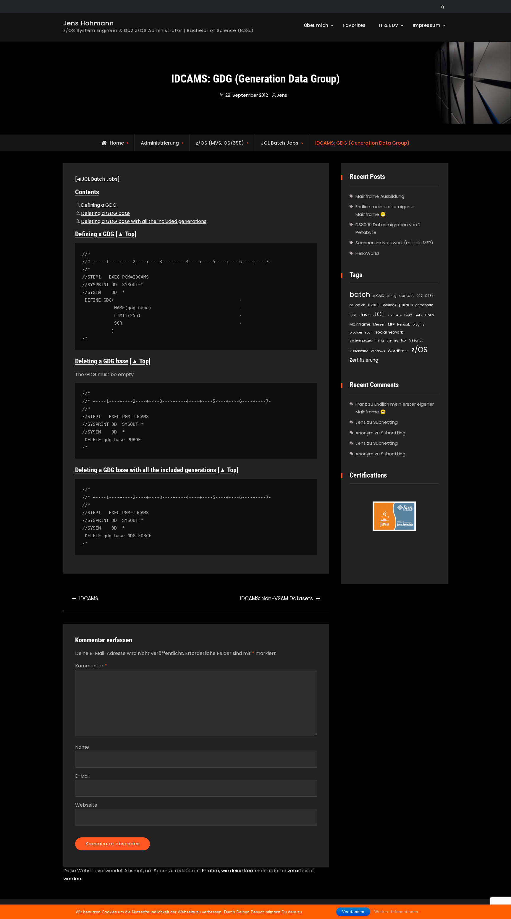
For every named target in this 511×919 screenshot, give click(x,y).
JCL (379, 314)
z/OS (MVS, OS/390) (220, 143)
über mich (316, 25)
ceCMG (378, 296)
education (357, 305)
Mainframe (360, 324)
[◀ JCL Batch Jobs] (97, 179)
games (406, 304)
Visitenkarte (359, 351)
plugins (418, 324)
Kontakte (395, 315)
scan (369, 332)
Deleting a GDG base (105, 213)
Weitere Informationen (396, 912)
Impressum (427, 25)
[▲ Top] (126, 234)
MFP (391, 324)
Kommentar (91, 665)
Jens (282, 95)
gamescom (424, 305)
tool (404, 340)
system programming (367, 340)
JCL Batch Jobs (279, 143)
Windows (378, 351)
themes (392, 340)
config (392, 296)
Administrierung (160, 143)
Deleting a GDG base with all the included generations (143, 221)
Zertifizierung (364, 360)
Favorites (354, 25)
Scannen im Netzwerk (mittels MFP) (394, 243)
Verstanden (353, 912)
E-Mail (82, 776)
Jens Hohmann (88, 23)
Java (365, 315)
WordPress (398, 350)
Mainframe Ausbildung (379, 196)
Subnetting (385, 422)
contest (406, 295)
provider (356, 332)
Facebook (388, 305)
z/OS (419, 350)
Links (419, 315)
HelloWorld (367, 253)
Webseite (86, 805)
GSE (353, 315)
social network (389, 332)
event (373, 304)
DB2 (419, 296)
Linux (429, 315)
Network (403, 324)
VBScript (416, 340)
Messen (379, 324)
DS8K (429, 296)
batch (360, 294)
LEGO (408, 315)
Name (82, 747)
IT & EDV (388, 25)
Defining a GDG (99, 205)
